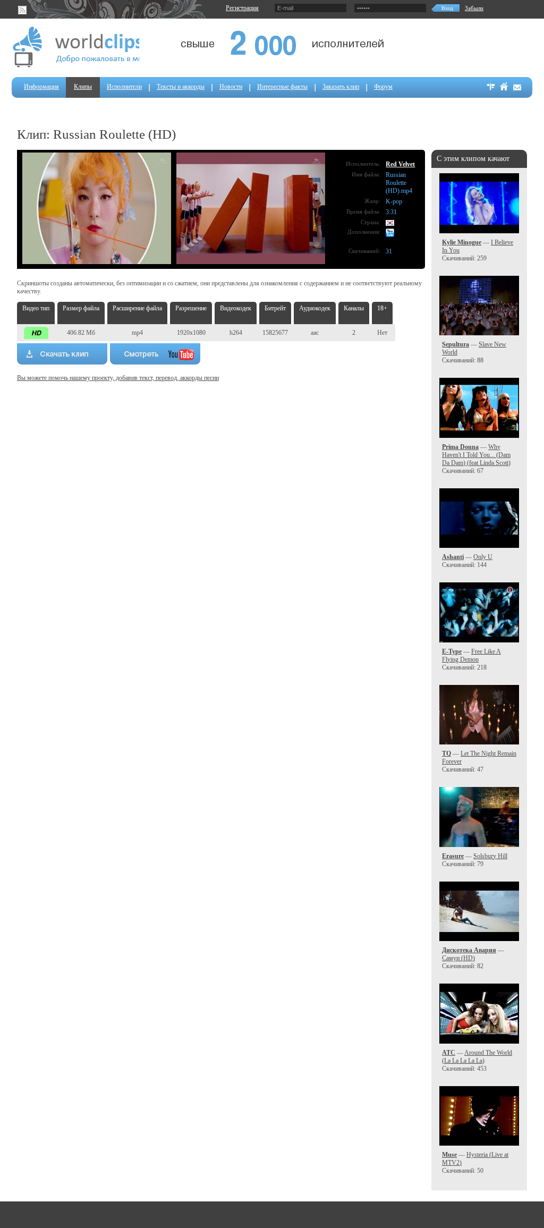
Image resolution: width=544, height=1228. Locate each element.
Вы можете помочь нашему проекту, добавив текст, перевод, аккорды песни (118, 378)
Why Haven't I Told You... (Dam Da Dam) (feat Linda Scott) (476, 455)
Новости (230, 86)
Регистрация (242, 8)
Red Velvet (400, 164)
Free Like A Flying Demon (471, 655)
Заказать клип (340, 86)
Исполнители (124, 86)
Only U (482, 557)
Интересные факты (282, 86)
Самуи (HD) (458, 958)
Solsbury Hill (490, 856)
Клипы (83, 86)
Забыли (474, 8)
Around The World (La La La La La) (477, 1056)
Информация (41, 86)
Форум (383, 86)
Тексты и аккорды (181, 86)
